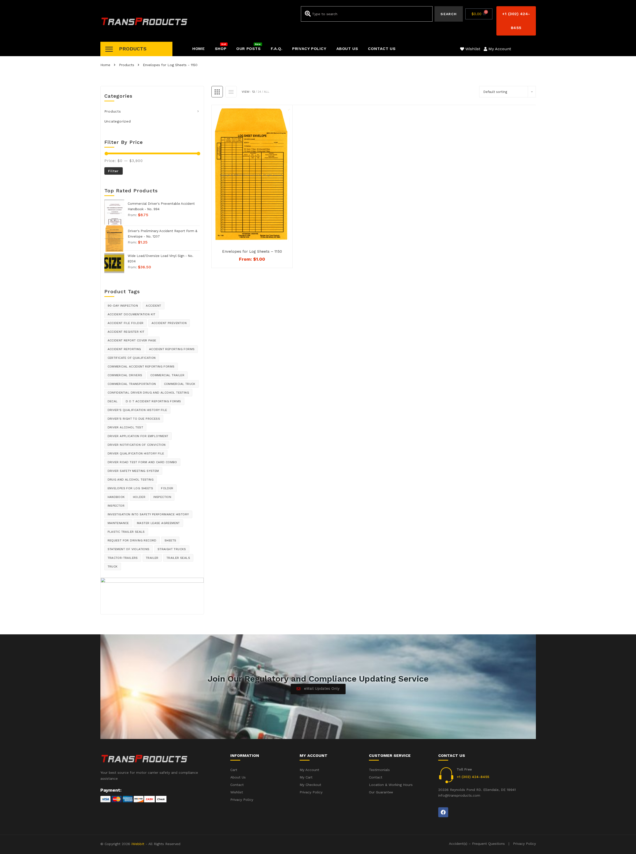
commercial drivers (125, 375)
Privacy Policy (524, 844)
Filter (113, 171)
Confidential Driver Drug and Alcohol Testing (148, 392)
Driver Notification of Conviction (137, 445)
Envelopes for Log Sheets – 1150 (252, 251)
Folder (167, 488)
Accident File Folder (126, 323)
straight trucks (172, 549)
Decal (113, 401)
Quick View (255, 236)
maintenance (118, 523)
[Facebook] (443, 812)
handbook (116, 497)
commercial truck (180, 384)
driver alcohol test (125, 427)
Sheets (170, 540)
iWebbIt (137, 844)
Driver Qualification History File (136, 453)
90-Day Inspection (123, 305)
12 (253, 91)
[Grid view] (217, 91)
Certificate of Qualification (132, 358)
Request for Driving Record (132, 540)
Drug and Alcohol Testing (131, 479)
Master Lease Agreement (158, 523)
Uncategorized (117, 121)
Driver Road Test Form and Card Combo (142, 462)
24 (259, 91)
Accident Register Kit (126, 331)
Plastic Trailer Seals (126, 531)
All (266, 91)
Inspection (162, 497)
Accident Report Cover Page (132, 340)
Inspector (116, 505)
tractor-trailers (123, 558)
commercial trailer (167, 375)
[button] (516, 21)
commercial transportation (132, 384)
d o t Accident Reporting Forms (153, 401)
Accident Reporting (124, 349)
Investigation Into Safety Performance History (148, 514)
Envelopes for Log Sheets (130, 488)
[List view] (231, 91)
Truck (113, 566)
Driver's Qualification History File (137, 410)
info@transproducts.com (459, 795)
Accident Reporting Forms (172, 349)
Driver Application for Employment (138, 436)
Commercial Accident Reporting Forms (141, 366)
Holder (139, 497)
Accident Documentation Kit (132, 314)
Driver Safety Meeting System (133, 471)
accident (153, 305)
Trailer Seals (178, 558)
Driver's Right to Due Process (134, 418)
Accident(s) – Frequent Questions (477, 844)
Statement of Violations (129, 549)
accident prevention (169, 323)
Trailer (152, 558)
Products (112, 111)
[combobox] (367, 14)
